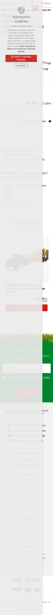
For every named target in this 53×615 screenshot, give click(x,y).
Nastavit (21, 66)
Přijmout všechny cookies (21, 58)
